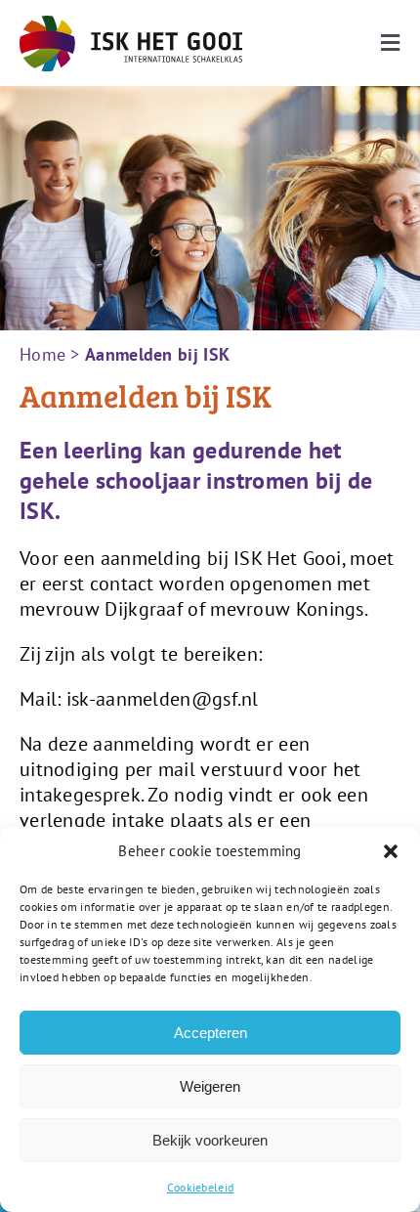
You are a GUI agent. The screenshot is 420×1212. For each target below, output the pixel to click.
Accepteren (210, 1032)
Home (42, 354)
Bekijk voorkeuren (210, 1140)
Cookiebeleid (200, 1187)
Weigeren (210, 1086)
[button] (390, 851)
